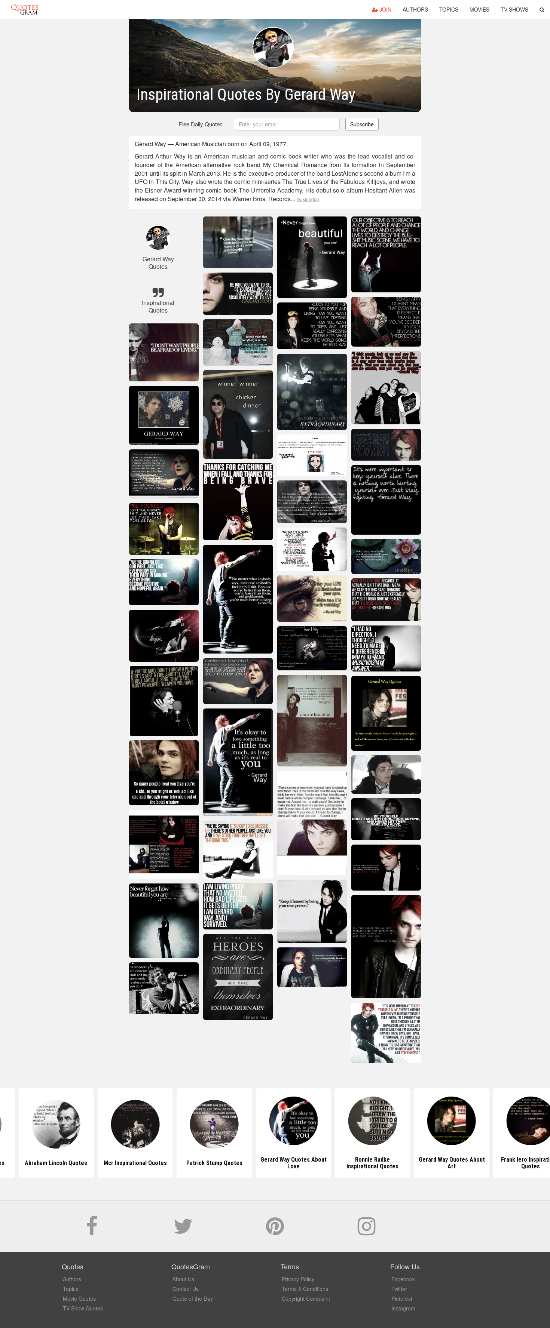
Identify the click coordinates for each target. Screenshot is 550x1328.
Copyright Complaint (306, 1298)
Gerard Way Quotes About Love (275, 1163)
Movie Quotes (79, 1298)
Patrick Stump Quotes (196, 1162)
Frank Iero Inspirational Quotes (512, 1163)
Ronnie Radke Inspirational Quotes (354, 1163)
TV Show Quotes (83, 1308)
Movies (479, 9)
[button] (542, 9)
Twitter (399, 1288)
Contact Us (185, 1288)
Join (384, 9)
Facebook (403, 1279)
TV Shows (514, 9)
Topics (448, 9)
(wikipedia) (308, 199)
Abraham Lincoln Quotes (37, 1162)
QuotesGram (24, 9)
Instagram (403, 1308)
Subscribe (362, 124)
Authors (415, 9)
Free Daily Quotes (200, 124)
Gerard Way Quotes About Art (433, 1163)
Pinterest (401, 1298)
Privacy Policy (298, 1279)
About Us (183, 1279)
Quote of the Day (192, 1298)
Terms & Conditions (305, 1288)
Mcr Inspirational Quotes (117, 1162)
